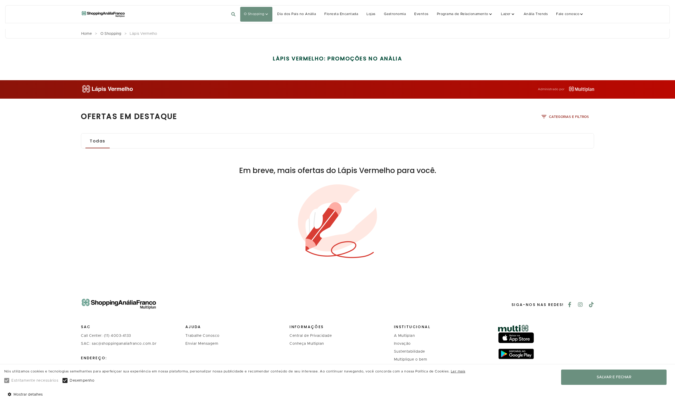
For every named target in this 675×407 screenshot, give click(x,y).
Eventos (421, 14)
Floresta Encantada (341, 14)
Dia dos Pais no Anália (296, 14)
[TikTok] (591, 305)
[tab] (97, 140)
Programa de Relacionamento (462, 14)
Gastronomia (395, 14)
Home (86, 34)
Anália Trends (536, 14)
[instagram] (580, 305)
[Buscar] (233, 14)
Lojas (371, 14)
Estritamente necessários (34, 380)
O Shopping (254, 14)
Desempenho (82, 380)
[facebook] (570, 305)
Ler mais (458, 371)
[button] (256, 14)
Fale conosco (567, 14)
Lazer (505, 14)
